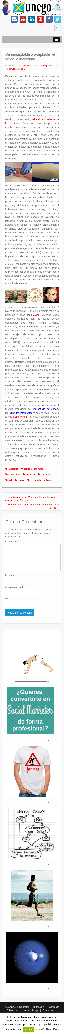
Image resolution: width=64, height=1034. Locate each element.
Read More (52, 1029)
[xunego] (32, 7)
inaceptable (14, 474)
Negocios (24, 1006)
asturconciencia (17, 69)
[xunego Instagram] (57, 27)
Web (7, 599)
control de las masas (34, 469)
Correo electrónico (16, 587)
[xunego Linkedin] (31, 19)
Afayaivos (10, 1006)
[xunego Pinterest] (40, 19)
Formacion (48, 1010)
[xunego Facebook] (49, 19)
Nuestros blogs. (30, 1010)
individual (30, 474)
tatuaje (21, 480)
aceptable (13, 469)
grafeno (35, 314)
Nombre (10, 575)
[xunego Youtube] (23, 19)
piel (10, 480)
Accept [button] (28, 1029)
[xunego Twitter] (57, 19)
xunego (44, 65)
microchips (46, 474)
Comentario (12, 541)
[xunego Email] (14, 19)
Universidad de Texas (41, 480)
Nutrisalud (38, 1006)
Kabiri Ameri (20, 416)
